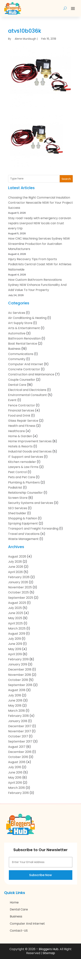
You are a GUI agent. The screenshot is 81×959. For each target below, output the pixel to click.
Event (12, 400)
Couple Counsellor (21, 379)
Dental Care (17, 385)
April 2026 (15, 572)
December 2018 (19, 669)
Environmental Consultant (27, 395)
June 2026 (15, 567)
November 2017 (19, 731)
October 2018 (18, 680)
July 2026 (15, 561)
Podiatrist (15, 487)
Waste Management (23, 539)
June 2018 (15, 700)
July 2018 (14, 695)
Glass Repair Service (23, 420)
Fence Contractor (21, 405)
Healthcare (16, 431)
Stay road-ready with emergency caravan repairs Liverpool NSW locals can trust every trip (39, 223)
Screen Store (18, 498)
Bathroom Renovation (24, 338)
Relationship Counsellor (25, 492)
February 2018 (18, 716)
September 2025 (20, 598)
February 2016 (18, 793)
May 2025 (15, 618)
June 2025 (15, 613)
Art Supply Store (20, 323)
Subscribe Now (40, 875)
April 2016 (15, 782)
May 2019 (14, 649)
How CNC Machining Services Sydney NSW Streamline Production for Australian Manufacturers (39, 243)
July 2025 (15, 608)
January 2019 (17, 664)
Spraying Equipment (23, 523)
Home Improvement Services (30, 441)
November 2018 (19, 675)
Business (14, 348)
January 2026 (18, 582)
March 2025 (17, 628)
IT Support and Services (25, 457)
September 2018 (20, 685)
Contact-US (19, 930)
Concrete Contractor (24, 369)
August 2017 (16, 747)
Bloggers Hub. (49, 949)
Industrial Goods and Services (30, 451)
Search (66, 179)
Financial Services (21, 410)
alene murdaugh (25, 39)
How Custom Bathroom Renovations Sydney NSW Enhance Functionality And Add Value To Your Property (37, 285)
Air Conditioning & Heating (27, 318)
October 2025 (18, 592)
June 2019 (15, 644)
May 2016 (14, 777)
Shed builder (17, 513)
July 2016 (14, 767)
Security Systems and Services (30, 503)
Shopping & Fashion (22, 518)
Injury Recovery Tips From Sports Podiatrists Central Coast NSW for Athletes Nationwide (39, 264)
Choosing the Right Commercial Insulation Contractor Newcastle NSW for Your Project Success (40, 202)
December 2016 (19, 752)
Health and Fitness (21, 426)
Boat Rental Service (22, 343)
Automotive (16, 333)
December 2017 (19, 726)
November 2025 (20, 587)
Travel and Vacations (24, 534)
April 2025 (15, 623)
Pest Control (17, 472)
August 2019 (16, 633)
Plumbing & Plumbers (24, 482)
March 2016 (16, 788)
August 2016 (16, 762)
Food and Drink (19, 415)
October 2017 (18, 736)
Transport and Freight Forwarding (33, 528)
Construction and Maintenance (31, 374)
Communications (20, 354)
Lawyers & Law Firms (23, 467)
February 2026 (19, 577)
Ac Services (16, 313)
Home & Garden (20, 436)
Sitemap (49, 953)
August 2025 (17, 603)
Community (16, 359)
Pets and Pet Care (21, 477)
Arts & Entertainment (24, 328)
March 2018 (16, 710)
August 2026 (17, 556)
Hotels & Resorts (20, 446)
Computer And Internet (25, 364)
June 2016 (15, 772)
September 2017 (20, 741)
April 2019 (15, 654)
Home (14, 902)
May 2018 (14, 705)
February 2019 (18, 659)
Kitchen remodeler (22, 462)
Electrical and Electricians (27, 390)
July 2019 (14, 638)
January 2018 (17, 721)
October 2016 (18, 757)
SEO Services (17, 508)
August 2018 (16, 690)
